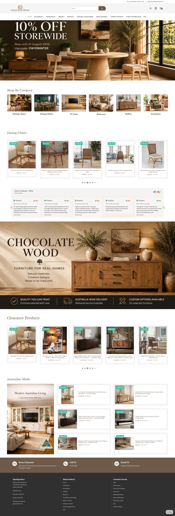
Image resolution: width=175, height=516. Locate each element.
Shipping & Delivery (118, 494)
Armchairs (156, 114)
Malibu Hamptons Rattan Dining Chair (54, 170)
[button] (172, 50)
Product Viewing (117, 507)
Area (114, 504)
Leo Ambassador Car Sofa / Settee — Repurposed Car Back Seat (120, 356)
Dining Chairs (19, 114)
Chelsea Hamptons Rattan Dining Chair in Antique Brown (87, 171)
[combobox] (87, 8)
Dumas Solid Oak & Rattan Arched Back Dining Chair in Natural (120, 171)
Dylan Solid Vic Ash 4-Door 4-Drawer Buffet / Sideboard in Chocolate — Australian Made (22, 356)
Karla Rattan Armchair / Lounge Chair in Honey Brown (87, 356)
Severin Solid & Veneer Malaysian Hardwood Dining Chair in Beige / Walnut (152, 171)
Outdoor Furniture (68, 504)
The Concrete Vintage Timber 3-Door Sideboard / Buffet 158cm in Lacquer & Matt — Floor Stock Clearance (54, 356)
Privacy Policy (116, 485)
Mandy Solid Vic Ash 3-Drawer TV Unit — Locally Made (148, 417)
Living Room (66, 485)
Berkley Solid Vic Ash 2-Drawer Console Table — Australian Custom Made (150, 392)
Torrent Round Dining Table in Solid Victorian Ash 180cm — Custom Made (92, 392)
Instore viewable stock (69, 507)
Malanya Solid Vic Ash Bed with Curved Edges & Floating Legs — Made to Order (93, 441)
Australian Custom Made (69, 497)
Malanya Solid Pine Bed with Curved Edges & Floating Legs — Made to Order (149, 441)
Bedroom (101, 114)
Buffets (128, 114)
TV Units (74, 114)
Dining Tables (46, 114)
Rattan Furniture (67, 500)
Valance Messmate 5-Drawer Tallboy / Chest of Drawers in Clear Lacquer (153, 356)
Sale (64, 510)
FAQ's (114, 482)
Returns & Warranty (118, 497)
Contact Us (116, 491)
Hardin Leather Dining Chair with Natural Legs (22, 171)
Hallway (65, 491)
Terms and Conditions (119, 488)
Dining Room (66, 488)
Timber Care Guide (118, 500)
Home (64, 482)
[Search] (102, 8)
